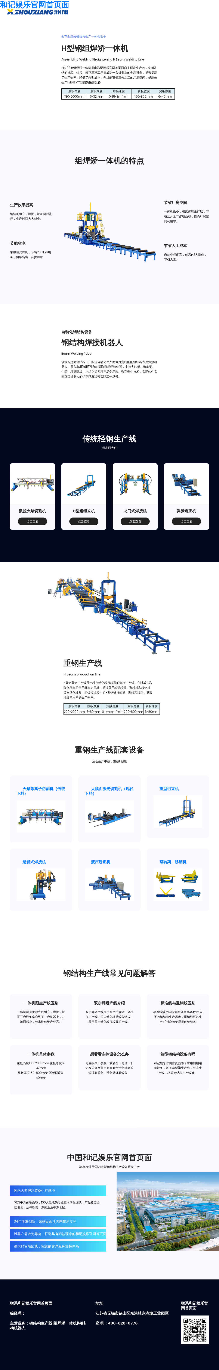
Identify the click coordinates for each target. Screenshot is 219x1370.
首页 (13, 23)
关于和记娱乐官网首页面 (114, 23)
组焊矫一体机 (29, 23)
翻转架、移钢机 (173, 861)
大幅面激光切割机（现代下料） (109, 791)
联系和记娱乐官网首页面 (148, 23)
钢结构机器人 (87, 23)
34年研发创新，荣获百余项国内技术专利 (45, 1221)
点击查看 (32, 521)
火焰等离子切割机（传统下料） (40, 791)
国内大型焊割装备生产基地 (34, 1190)
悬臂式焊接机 (34, 861)
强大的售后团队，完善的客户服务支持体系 (46, 1246)
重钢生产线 (67, 23)
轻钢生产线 (48, 23)
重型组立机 (169, 788)
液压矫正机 (100, 861)
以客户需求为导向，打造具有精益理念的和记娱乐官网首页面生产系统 (67, 1233)
